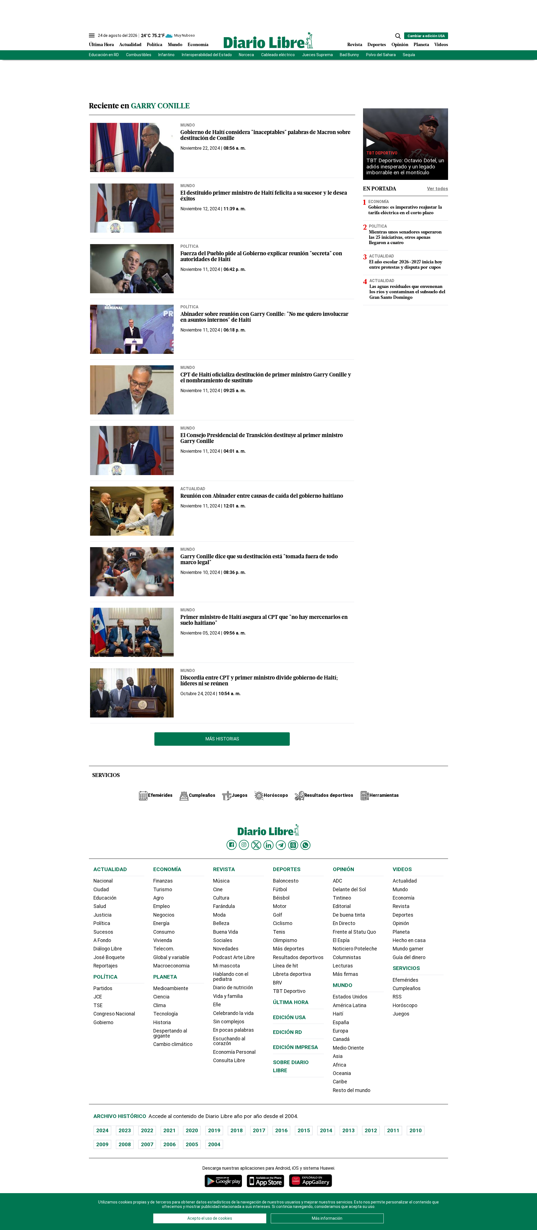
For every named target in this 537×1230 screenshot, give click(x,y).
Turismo (162, 889)
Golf (277, 915)
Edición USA (289, 1017)
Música (221, 881)
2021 (169, 1130)
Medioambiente (170, 988)
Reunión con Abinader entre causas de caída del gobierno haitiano (261, 496)
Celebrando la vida (233, 1013)
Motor (279, 906)
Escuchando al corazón (229, 1041)
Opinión (400, 45)
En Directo (344, 923)
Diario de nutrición (233, 987)
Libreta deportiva (292, 974)
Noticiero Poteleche (355, 949)
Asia (338, 1056)
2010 (415, 1130)
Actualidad (130, 45)
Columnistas (347, 957)
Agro (158, 898)
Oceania (342, 1073)
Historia (162, 1022)
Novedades (226, 949)
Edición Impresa (295, 1047)
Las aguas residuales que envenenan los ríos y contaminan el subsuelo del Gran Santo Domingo (407, 292)
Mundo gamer (408, 949)
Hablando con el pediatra (230, 976)
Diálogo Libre (107, 949)
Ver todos (437, 188)
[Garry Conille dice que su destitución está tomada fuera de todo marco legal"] (132, 571)
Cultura (221, 898)
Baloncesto (285, 881)
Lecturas (343, 966)
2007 (147, 1144)
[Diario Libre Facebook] (232, 845)
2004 (214, 1144)
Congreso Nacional (114, 1014)
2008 (125, 1144)
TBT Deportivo (381, 153)
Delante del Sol (349, 889)
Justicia (102, 915)
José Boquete (109, 957)
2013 (348, 1130)
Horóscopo (405, 1005)
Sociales (222, 940)
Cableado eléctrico (278, 55)
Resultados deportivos (298, 957)
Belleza (221, 923)
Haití (338, 1014)
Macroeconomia (171, 966)
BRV (277, 983)
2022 (147, 1130)
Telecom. (163, 949)
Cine (218, 889)
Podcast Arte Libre (234, 957)
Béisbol (281, 898)
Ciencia (161, 997)
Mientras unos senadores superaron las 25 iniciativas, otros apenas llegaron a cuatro (405, 237)
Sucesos (103, 932)
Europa (340, 1031)
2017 (259, 1130)
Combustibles (138, 55)
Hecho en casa (409, 940)
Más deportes (288, 949)
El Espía (341, 940)
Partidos (102, 988)
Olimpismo (285, 940)
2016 (281, 1130)
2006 (169, 1144)
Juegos (401, 1014)
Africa (339, 1065)
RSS (397, 997)
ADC (337, 881)
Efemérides (405, 980)
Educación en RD (104, 55)
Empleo (161, 906)
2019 (214, 1130)
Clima (159, 1005)
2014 (326, 1130)
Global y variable (171, 957)
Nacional (103, 881)
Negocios (164, 915)
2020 (192, 1130)
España (341, 1022)
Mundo (175, 45)
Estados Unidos (350, 997)
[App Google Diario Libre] (223, 1181)
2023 (125, 1130)
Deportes (377, 45)
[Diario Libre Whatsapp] (305, 845)
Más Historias (222, 739)
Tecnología (165, 1014)
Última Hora (101, 45)
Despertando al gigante (170, 1033)
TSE (97, 1005)
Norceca (246, 55)
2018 (236, 1130)
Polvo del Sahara (381, 55)
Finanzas (163, 881)
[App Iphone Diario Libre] (265, 1181)
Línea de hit (285, 966)
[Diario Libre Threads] (293, 845)
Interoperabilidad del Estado (207, 55)
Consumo (164, 932)
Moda (219, 915)
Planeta (421, 45)
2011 (393, 1130)
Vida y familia (228, 996)
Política (154, 45)
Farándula (224, 906)
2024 (102, 1130)
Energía (161, 923)
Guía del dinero (409, 957)
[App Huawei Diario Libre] (310, 1181)
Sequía (409, 55)
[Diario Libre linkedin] (268, 845)
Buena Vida (225, 932)
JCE (97, 997)
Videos (441, 45)
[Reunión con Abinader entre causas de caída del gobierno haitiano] (132, 511)
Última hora (290, 1002)
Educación (104, 898)
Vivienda (162, 940)
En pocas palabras (233, 1030)
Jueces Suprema (317, 55)
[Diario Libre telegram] (281, 845)
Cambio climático (172, 1044)
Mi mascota (226, 966)
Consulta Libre (229, 1060)
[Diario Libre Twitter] (256, 845)
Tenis (279, 932)
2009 (102, 1144)
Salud (99, 906)
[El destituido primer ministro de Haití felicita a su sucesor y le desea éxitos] (132, 208)
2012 (371, 1130)
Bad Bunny (349, 55)
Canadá (341, 1039)
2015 (304, 1130)
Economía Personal (234, 1052)
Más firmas (345, 974)
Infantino (166, 55)
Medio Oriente (348, 1048)
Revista (354, 45)
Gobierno (103, 1022)
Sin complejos (228, 1021)
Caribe (340, 1081)
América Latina (349, 1005)
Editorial (342, 906)
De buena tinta (349, 915)
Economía (198, 45)
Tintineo (342, 898)
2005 (192, 1144)
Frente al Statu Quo (354, 932)
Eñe (217, 1004)
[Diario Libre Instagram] (244, 845)
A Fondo (102, 940)
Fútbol (280, 889)
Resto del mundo (351, 1090)
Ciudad (101, 889)
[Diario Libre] (268, 40)
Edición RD (287, 1032)
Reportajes (105, 966)
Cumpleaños (407, 988)
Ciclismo (282, 923)
